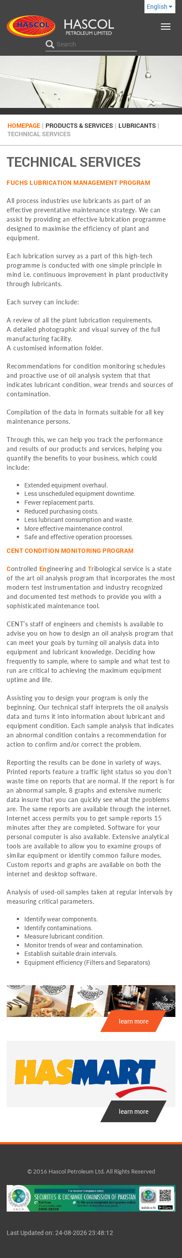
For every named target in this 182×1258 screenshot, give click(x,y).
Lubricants (137, 125)
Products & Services (79, 125)
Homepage (24, 125)
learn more (133, 1021)
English (158, 6)
